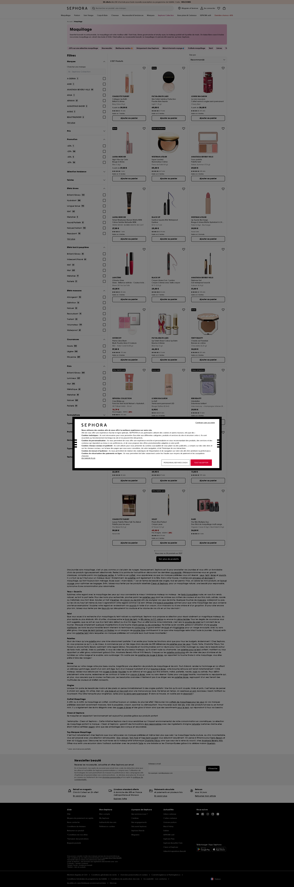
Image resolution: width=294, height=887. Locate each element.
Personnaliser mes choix (176, 462)
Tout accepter (201, 462)
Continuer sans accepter (205, 422)
